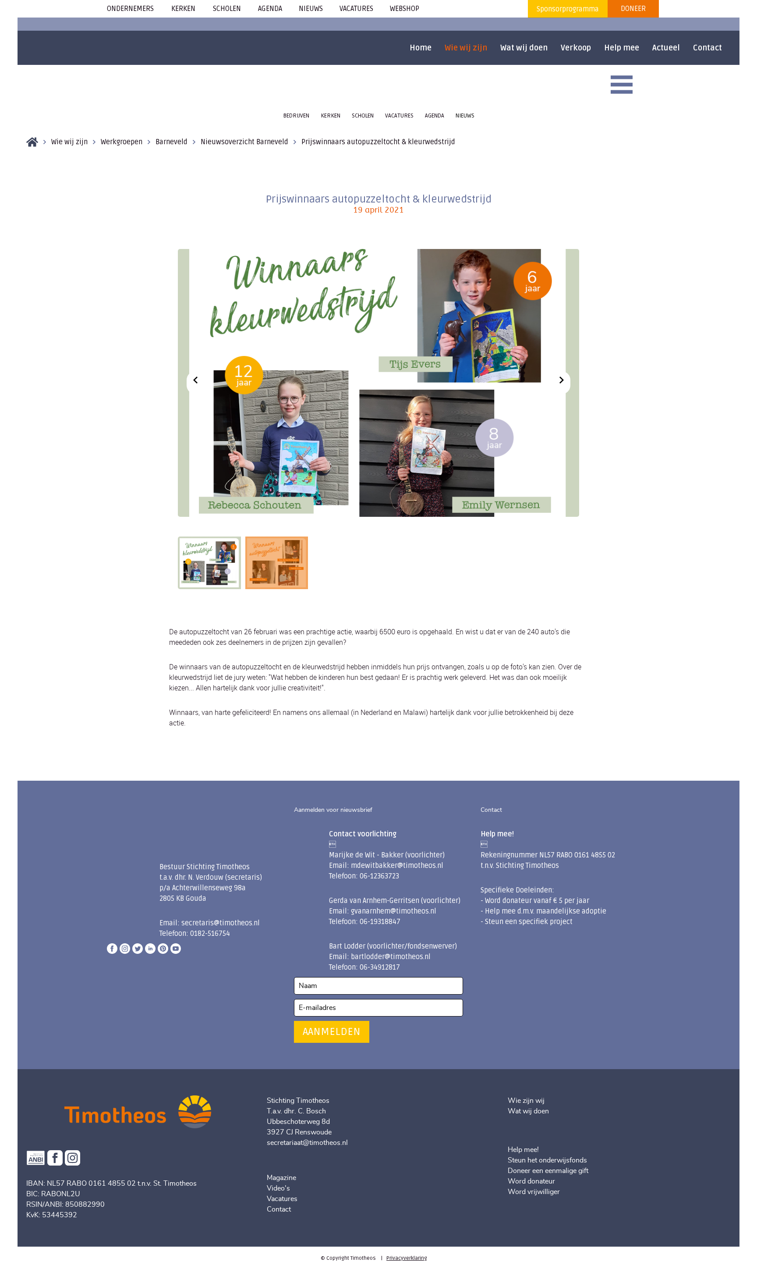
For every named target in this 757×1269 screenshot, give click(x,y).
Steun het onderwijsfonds (547, 1160)
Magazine (281, 1177)
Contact (707, 48)
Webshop (404, 8)
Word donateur (531, 1181)
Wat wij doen (524, 48)
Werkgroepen (121, 142)
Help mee (621, 48)
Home (421, 48)
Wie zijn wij (526, 1100)
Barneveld (171, 142)
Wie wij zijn (466, 48)
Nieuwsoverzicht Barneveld (244, 142)
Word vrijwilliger (534, 1191)
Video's (278, 1188)
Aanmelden (332, 1031)
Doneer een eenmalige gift (548, 1170)
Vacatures (282, 1198)
